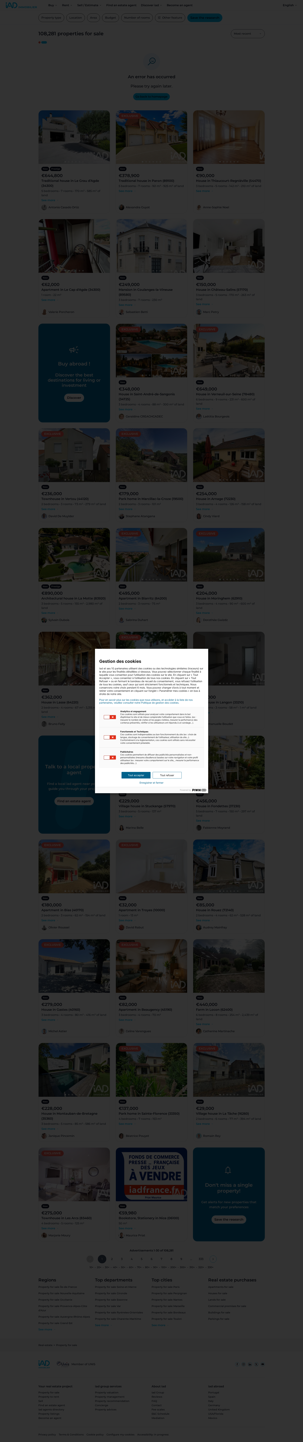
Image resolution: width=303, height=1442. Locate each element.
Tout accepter (136, 775)
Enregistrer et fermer (151, 782)
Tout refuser (167, 775)
